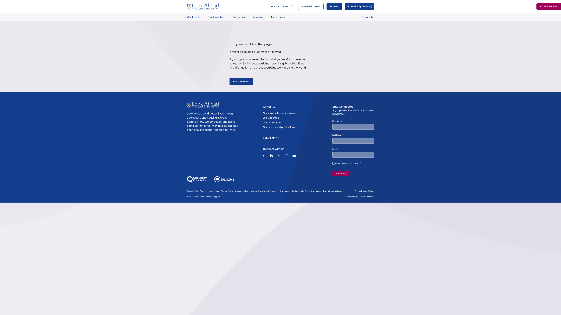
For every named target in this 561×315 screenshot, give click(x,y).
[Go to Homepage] (203, 6)
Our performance (272, 122)
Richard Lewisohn (366, 197)
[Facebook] (263, 155)
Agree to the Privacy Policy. (348, 163)
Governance (284, 191)
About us (258, 17)
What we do (193, 17)
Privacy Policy (227, 191)
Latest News (271, 138)
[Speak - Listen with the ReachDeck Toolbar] (359, 6)
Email (335, 148)
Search (366, 17)
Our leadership (271, 117)
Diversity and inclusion (332, 191)
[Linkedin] (271, 155)
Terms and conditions (209, 191)
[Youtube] (294, 155)
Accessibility (192, 191)
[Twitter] (279, 155)
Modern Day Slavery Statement (264, 191)
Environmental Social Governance (306, 191)
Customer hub (216, 17)
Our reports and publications (279, 127)
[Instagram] (286, 155)
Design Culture (367, 191)
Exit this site (550, 6)
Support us (239, 17)
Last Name (337, 134)
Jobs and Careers (280, 6)
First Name (338, 121)
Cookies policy (241, 191)
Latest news (278, 17)
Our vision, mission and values (279, 113)
